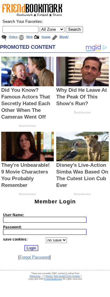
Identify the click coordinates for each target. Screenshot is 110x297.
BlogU (64, 36)
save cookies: (15, 239)
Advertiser (35, 276)
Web (29, 36)
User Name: (13, 215)
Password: (12, 227)
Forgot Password (35, 257)
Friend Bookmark (53, 278)
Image (46, 36)
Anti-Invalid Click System (67, 276)
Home (49, 276)
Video (13, 36)
